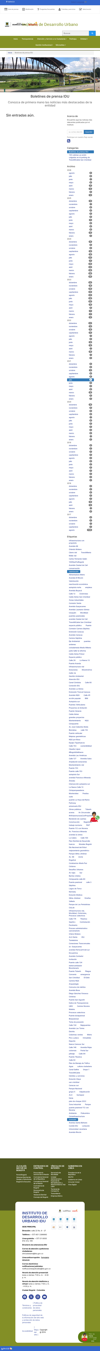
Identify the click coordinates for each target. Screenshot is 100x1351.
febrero (80, 192)
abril (80, 186)
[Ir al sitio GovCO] (5, 1348)
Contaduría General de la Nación (41, 1182)
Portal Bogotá (21, 1175)
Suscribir (88, 132)
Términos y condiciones (27, 1306)
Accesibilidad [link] (27, 1331)
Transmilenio (55, 1193)
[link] (24, 1296)
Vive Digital (72, 1185)
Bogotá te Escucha (23, 1182)
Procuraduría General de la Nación (41, 1174)
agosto (80, 173)
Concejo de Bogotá (41, 1197)
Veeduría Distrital (40, 1195)
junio (80, 179)
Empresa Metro (56, 1196)
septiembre (80, 210)
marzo (80, 189)
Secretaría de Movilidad (56, 1174)
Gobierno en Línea (75, 1180)
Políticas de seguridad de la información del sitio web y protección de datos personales (33, 1318)
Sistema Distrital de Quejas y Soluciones (23, 1178)
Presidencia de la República (74, 1174)
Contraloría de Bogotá (39, 1187)
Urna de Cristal (73, 1182)
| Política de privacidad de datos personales (37, 1306)
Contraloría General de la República (41, 1178)
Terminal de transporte (55, 1190)
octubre (80, 207)
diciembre (80, 201)
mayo (80, 182)
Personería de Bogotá (39, 1191)
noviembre (80, 204)
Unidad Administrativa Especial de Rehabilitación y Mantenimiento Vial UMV (58, 1181)
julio (80, 176)
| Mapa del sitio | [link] (36, 1331)
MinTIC (71, 1177)
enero (80, 195)
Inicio (10, 53)
